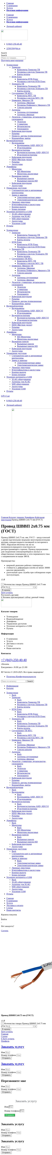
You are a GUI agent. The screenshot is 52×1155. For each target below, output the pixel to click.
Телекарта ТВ (18, 84)
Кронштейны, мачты (21, 138)
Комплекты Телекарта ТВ (28, 86)
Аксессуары (17, 164)
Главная (10, 3)
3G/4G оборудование (21, 214)
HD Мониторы (24, 171)
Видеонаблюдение (14, 140)
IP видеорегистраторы (27, 155)
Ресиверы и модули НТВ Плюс (31, 81)
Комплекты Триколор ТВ (28, 69)
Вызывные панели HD (27, 181)
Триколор (16, 67)
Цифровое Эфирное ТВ (22, 100)
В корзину (6, 590)
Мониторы (17, 169)
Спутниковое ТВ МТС (22, 93)
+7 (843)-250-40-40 (14, 660)
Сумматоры (22, 124)
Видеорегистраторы (21, 150)
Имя (3, 1052)
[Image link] (16, 606)
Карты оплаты (23, 74)
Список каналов (24, 107)
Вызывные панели (20, 176)
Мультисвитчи (23, 126)
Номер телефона (9, 1055)
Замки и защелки (19, 195)
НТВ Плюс (17, 77)
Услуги (9, 8)
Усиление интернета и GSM (19, 211)
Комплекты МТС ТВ (26, 96)
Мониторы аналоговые (27, 174)
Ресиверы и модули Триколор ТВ (32, 72)
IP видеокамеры (24, 148)
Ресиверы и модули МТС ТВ (30, 98)
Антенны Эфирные (26, 103)
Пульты (9, 226)
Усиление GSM (19, 223)
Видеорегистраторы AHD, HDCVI (33, 152)
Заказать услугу (12, 1046)
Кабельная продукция (22, 131)
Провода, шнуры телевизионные (27, 136)
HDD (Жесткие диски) (22, 159)
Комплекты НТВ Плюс (27, 79)
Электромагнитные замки (29, 197)
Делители (21, 122)
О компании (12, 5)
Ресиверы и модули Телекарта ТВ (32, 88)
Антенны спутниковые (27, 112)
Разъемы (15, 133)
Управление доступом (16, 188)
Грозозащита (23, 129)
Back (14, 695)
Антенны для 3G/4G (21, 216)
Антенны (16, 110)
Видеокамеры (18, 143)
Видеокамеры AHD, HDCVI (30, 145)
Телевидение (12, 65)
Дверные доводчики (21, 202)
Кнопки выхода (19, 207)
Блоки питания (18, 209)
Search (4, 53)
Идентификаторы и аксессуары (26, 204)
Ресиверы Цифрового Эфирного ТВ (33, 105)
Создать (4, 931)
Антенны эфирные (25, 114)
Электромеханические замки (30, 200)
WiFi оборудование (20, 219)
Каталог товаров (16, 517)
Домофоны (11, 167)
